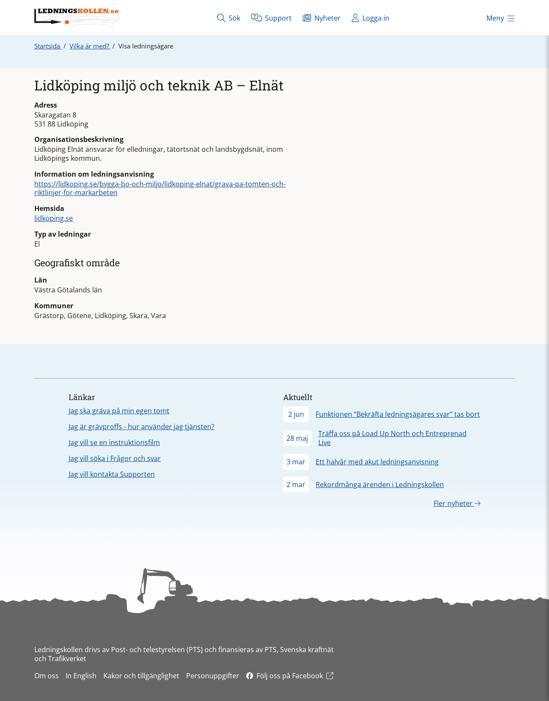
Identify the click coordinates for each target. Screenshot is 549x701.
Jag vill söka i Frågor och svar (115, 458)
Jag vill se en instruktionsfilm (114, 442)
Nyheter (327, 18)
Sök (233, 18)
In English (81, 675)
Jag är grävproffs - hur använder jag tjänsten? (141, 426)
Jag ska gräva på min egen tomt (119, 410)
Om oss (46, 675)
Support (277, 18)
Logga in (375, 18)
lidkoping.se (53, 218)
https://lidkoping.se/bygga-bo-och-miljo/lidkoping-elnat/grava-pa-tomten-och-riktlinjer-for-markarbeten (160, 188)
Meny (495, 18)
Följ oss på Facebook (290, 675)
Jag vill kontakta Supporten (112, 474)
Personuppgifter (212, 675)
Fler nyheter (454, 503)
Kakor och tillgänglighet (141, 675)
